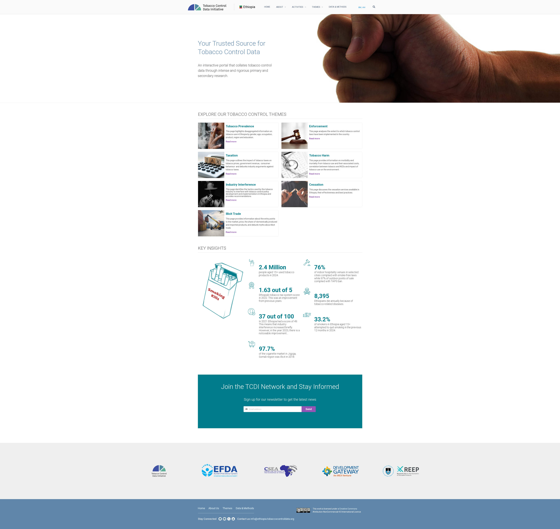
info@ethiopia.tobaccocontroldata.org (272, 518)
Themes (227, 508)
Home (267, 7)
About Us (214, 508)
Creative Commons (348, 509)
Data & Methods (337, 7)
